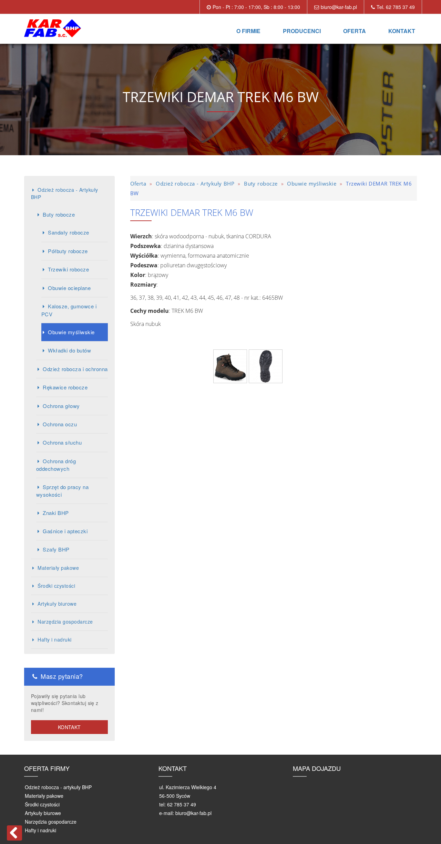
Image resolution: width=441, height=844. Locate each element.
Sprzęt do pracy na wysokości (62, 490)
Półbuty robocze (68, 251)
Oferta (354, 31)
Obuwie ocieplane (69, 287)
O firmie (248, 31)
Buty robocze (59, 214)
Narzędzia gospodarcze (65, 621)
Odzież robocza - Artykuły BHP (64, 193)
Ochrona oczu (60, 424)
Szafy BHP (56, 549)
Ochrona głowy (61, 405)
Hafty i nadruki (54, 639)
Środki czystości (56, 585)
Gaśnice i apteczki (65, 531)
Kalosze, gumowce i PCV (68, 309)
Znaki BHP (56, 512)
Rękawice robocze (65, 387)
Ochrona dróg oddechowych (56, 464)
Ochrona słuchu (62, 442)
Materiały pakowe (58, 567)
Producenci (302, 31)
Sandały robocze (68, 232)
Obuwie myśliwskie (71, 332)
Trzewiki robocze (68, 269)
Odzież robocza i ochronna (75, 369)
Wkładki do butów (69, 350)
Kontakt (401, 31)
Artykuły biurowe (57, 603)
